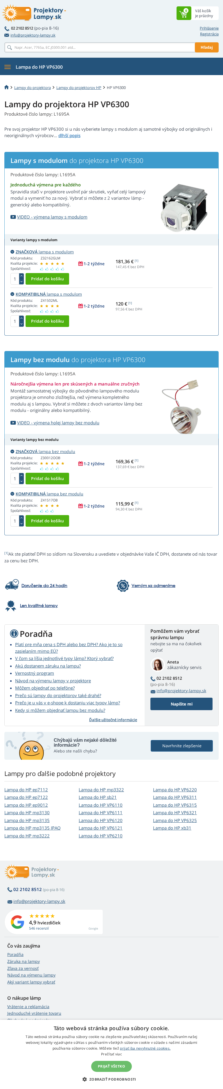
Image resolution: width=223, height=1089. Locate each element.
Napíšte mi (182, 704)
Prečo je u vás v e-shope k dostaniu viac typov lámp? (67, 703)
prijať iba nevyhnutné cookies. (145, 1048)
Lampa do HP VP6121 (101, 828)
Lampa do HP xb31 (172, 828)
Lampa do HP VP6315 (175, 805)
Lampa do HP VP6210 (101, 836)
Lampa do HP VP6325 (175, 820)
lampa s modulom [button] (45, 251)
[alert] (111, 1054)
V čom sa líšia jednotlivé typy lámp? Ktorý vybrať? (64, 658)
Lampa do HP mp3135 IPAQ (32, 828)
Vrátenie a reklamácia (28, 1006)
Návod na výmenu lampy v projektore (53, 680)
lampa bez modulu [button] (45, 451)
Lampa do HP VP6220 (175, 789)
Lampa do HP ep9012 (26, 805)
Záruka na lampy (23, 961)
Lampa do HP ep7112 (26, 789)
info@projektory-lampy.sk (32, 35)
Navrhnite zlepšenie (182, 745)
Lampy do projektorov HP (78, 87)
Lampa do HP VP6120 (101, 820)
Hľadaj (207, 47)
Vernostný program (34, 673)
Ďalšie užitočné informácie (113, 719)
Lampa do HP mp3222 (27, 836)
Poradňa (15, 954)
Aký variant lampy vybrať (31, 982)
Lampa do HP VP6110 (101, 805)
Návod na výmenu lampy (31, 975)
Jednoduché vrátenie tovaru (34, 1013)
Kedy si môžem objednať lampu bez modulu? (60, 710)
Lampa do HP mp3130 (27, 812)
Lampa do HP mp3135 (27, 820)
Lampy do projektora (32, 87)
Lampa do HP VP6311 (175, 797)
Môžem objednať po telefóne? (45, 688)
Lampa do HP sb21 (98, 797)
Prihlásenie (209, 28)
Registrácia (209, 34)
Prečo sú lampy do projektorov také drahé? (58, 695)
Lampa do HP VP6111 (101, 812)
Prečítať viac (111, 1054)
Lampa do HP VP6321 (175, 812)
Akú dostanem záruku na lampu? (48, 666)
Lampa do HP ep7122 (26, 797)
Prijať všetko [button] (111, 1066)
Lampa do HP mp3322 (101, 789)
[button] (111, 1079)
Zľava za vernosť (23, 968)
